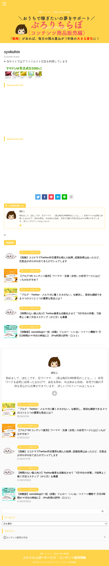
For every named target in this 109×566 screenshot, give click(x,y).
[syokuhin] (57, 197)
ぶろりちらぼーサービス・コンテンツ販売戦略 (54, 557)
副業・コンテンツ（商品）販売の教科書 (54, 554)
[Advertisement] (26, 115)
